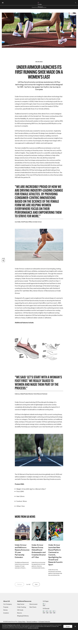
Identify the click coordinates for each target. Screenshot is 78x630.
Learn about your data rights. (33, 627)
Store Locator (33, 604)
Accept (68, 626)
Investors (6, 613)
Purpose (5, 607)
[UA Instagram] (44, 611)
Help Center (20, 604)
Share (3, 258)
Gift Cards (20, 610)
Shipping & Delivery (23, 616)
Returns (19, 613)
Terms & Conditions (32, 621)
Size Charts (32, 607)
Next (36, 584)
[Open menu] (3, 3)
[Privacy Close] (75, 626)
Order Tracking (21, 607)
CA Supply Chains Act (44, 621)
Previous (19, 584)
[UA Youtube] (51, 611)
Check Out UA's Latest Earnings (39, 7)
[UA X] (47, 611)
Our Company (7, 604)
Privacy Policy (21, 621)
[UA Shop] (44, 604)
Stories (5, 610)
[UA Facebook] (54, 611)
